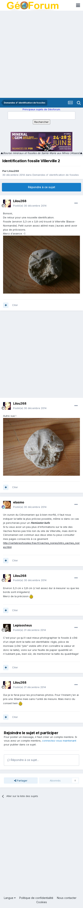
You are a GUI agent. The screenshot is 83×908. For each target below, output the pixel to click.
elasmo (18, 502)
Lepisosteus (22, 625)
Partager (21, 780)
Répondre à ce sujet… (24, 760)
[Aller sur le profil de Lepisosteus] (7, 628)
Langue (9, 897)
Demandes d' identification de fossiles (55, 174)
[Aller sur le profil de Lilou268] (7, 203)
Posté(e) (30, 205)
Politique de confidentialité (36, 897)
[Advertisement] (41, 54)
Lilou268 (13, 170)
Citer (15, 305)
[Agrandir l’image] (31, 596)
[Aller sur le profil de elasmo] (7, 505)
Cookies (41, 902)
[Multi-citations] (5, 305)
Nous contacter (66, 897)
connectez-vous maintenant (59, 740)
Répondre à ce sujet (41, 187)
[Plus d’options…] (76, 203)
